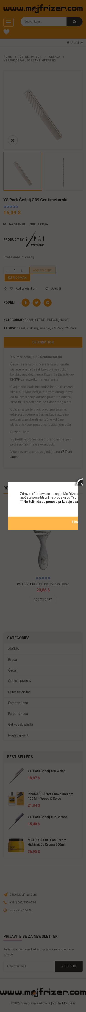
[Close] (78, 481)
